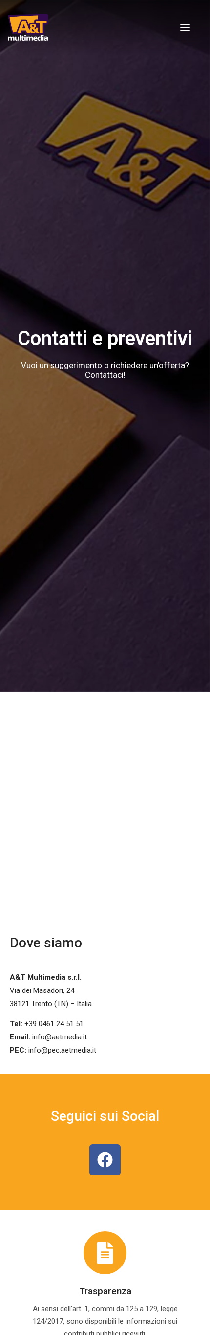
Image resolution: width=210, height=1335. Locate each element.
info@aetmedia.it (59, 1037)
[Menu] (185, 27)
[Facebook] (105, 1159)
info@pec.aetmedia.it (62, 1050)
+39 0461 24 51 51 (54, 1023)
